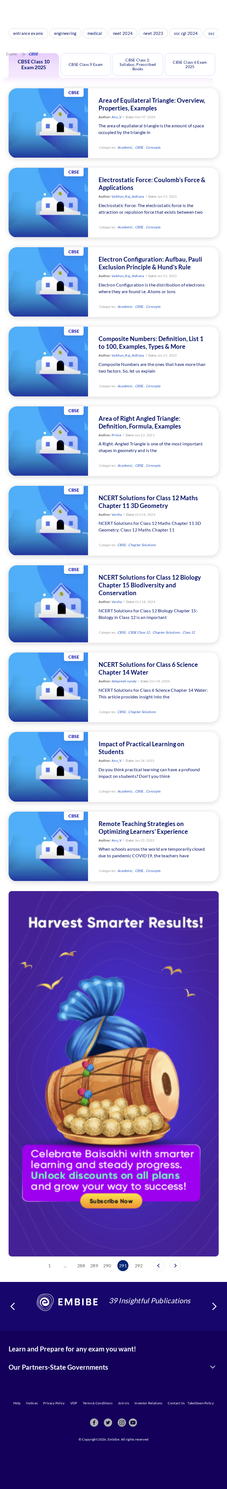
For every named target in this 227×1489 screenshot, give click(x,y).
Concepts (153, 147)
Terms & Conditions (97, 1403)
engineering (65, 33)
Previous (13, 1306)
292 (139, 1265)
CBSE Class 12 (139, 632)
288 (81, 1265)
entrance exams (28, 33)
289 (94, 1265)
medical (94, 33)
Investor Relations (148, 1403)
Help (16, 1403)
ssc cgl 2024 (186, 33)
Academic (124, 147)
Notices (32, 1403)
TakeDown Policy (200, 1403)
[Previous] (158, 1265)
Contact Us (176, 1403)
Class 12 (188, 632)
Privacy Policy (54, 1403)
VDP (73, 1403)
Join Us (123, 1403)
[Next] (175, 1265)
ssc (211, 33)
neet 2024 (123, 33)
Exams (11, 53)
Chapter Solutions (142, 545)
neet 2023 (153, 33)
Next (214, 1306)
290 (107, 1265)
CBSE (139, 147)
